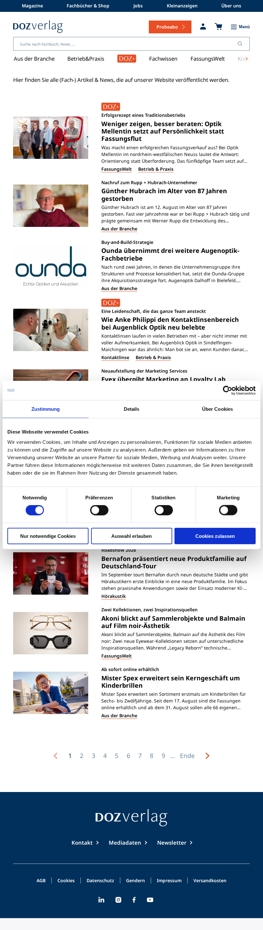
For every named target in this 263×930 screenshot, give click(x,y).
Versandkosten (209, 880)
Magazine (32, 6)
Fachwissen (163, 58)
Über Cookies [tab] (217, 409)
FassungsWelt (208, 58)
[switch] (99, 510)
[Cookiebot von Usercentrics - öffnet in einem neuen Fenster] (227, 390)
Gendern (135, 880)
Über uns (231, 6)
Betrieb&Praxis (85, 58)
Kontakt (82, 842)
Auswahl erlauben (131, 535)
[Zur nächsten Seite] (207, 756)
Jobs (138, 6)
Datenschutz (100, 880)
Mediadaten (125, 842)
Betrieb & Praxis (156, 169)
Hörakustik (113, 596)
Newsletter (171, 842)
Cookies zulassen (215, 535)
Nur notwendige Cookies (48, 535)
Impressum (169, 880)
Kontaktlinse (115, 357)
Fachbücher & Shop (88, 6)
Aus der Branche (34, 58)
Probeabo (167, 27)
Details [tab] (132, 409)
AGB (41, 880)
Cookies (66, 880)
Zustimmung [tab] (45, 409)
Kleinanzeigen (182, 6)
